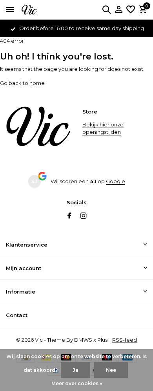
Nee (111, 370)
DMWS (83, 340)
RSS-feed (124, 340)
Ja (75, 370)
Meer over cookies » (76, 383)
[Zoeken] (106, 9)
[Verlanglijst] (130, 9)
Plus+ (103, 340)
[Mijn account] (118, 9)
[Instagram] (83, 216)
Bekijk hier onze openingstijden (103, 128)
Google (115, 181)
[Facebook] (69, 216)
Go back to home (22, 83)
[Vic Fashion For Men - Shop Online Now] (41, 9)
